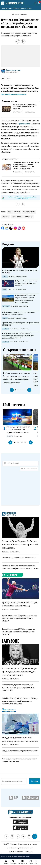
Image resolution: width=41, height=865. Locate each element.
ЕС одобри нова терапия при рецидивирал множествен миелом (20, 739)
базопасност (28, 216)
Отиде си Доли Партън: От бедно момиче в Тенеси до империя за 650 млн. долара (20, 544)
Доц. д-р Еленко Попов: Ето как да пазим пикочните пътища (19, 760)
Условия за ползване (16, 851)
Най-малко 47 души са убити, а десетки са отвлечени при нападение (18, 313)
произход (17, 211)
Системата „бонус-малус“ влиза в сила (19, 557)
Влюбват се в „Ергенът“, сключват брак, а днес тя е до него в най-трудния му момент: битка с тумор (20, 701)
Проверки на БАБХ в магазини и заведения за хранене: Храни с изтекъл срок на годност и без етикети (26, 165)
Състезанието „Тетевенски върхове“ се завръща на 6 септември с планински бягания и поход (25, 298)
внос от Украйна (16, 216)
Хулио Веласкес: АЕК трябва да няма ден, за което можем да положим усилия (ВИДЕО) (19, 618)
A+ (8, 78)
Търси (36, 781)
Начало (17, 14)
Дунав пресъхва (6, 8)
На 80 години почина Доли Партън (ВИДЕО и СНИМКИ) (19, 271)
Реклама (13, 844)
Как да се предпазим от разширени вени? (20, 750)
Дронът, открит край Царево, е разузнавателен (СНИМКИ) (20, 323)
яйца (9, 211)
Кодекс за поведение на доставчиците (20, 848)
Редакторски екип (13, 70)
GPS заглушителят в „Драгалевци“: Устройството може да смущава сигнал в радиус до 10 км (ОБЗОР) (18, 335)
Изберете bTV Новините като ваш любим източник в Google (22, 197)
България (24, 14)
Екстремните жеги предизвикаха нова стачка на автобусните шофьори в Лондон (20, 567)
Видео (29, 8)
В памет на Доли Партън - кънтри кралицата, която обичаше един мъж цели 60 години (19, 671)
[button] (12, 390)
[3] (39, 3)
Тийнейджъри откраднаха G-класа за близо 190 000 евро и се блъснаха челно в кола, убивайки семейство (19, 429)
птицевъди (5, 216)
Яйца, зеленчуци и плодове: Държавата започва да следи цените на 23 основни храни (17, 376)
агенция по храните (29, 211)
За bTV (6, 844)
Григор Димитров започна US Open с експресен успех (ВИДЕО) (26, 283)
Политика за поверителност (27, 844)
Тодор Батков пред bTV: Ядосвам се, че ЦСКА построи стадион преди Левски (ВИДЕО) (18, 632)
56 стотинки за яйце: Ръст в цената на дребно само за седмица (25, 107)
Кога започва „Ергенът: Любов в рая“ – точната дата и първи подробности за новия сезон (18, 687)
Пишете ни (28, 851)
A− (3, 78)
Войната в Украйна (19, 8)
